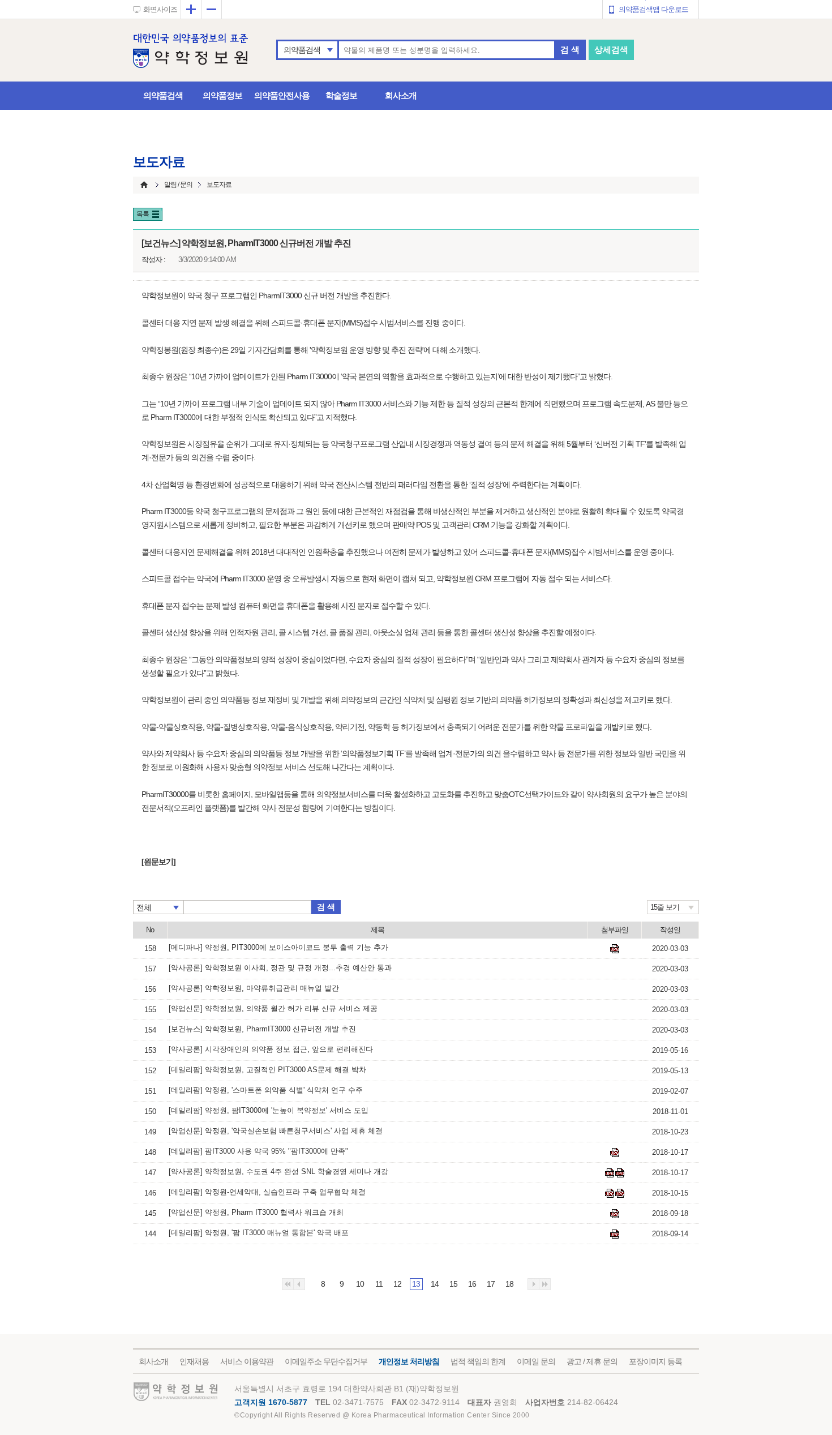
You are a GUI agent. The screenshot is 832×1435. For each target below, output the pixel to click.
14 (435, 1283)
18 (509, 1283)
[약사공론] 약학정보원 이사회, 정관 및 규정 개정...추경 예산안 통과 (280, 967)
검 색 (570, 49)
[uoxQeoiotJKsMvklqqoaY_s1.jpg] (615, 1214)
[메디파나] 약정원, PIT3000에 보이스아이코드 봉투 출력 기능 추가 (278, 947)
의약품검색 (302, 49)
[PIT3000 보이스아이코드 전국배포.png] (615, 949)
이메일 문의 (536, 1361)
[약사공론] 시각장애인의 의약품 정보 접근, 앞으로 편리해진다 (271, 1049)
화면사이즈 (160, 9)
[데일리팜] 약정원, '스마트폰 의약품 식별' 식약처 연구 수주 (266, 1090)
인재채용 (194, 1361)
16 (472, 1283)
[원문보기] (158, 861)
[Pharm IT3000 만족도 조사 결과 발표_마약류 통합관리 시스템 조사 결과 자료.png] (615, 1152)
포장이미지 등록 (655, 1361)
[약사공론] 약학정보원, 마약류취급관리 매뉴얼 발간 (254, 988)
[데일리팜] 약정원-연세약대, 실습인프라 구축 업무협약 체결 (267, 1192)
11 (379, 1283)
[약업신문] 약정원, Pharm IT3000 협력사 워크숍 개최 (256, 1212)
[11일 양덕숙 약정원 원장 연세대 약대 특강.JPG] (620, 1193)
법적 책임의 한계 (478, 1361)
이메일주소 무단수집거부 (326, 1361)
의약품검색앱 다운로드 (653, 9)
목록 (142, 214)
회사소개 (401, 95)
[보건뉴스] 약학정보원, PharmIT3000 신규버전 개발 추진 (262, 1029)
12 (397, 1283)
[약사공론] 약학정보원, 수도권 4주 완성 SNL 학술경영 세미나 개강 (278, 1171)
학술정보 (341, 95)
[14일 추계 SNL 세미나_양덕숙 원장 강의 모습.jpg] (609, 1173)
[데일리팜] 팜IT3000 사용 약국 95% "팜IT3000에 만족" (258, 1151)
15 (453, 1283)
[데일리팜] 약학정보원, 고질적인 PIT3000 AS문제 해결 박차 (267, 1069)
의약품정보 (222, 95)
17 (491, 1283)
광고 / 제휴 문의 (592, 1361)
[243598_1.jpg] (615, 1234)
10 (360, 1283)
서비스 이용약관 (246, 1361)
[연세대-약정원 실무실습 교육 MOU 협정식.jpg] (609, 1193)
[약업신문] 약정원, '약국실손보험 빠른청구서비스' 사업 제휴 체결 (276, 1130)
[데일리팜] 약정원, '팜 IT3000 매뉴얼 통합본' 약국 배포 (259, 1232)
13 (416, 1283)
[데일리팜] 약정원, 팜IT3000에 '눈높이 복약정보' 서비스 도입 (268, 1110)
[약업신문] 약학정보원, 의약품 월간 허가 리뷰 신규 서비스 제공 (273, 1008)
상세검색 (611, 49)
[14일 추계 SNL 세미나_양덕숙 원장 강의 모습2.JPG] (620, 1173)
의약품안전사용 (282, 95)
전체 (143, 907)
